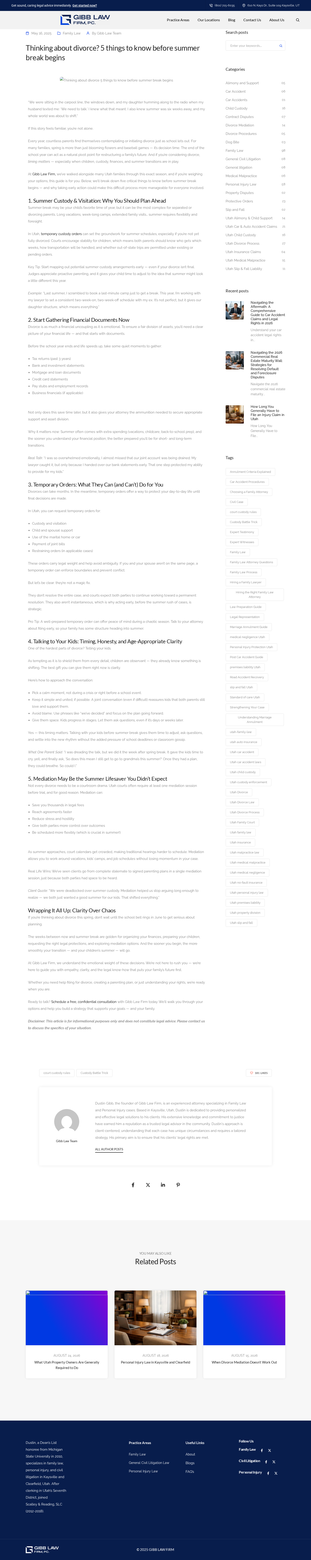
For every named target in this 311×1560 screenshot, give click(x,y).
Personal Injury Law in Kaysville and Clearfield (155, 1362)
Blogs (190, 1463)
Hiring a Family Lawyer (246, 582)
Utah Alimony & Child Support (249, 218)
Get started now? (84, 5)
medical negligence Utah (247, 637)
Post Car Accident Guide (246, 657)
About (190, 1454)
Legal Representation (245, 617)
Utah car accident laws (245, 762)
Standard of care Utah (245, 697)
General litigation (239, 167)
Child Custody (236, 108)
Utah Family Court (242, 822)
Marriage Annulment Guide (249, 627)
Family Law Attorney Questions (251, 562)
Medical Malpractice (241, 176)
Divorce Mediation (240, 125)
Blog (231, 20)
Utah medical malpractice (247, 862)
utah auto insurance (243, 742)
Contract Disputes (240, 117)
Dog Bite (232, 142)
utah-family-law (241, 732)
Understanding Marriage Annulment (255, 720)
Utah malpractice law (244, 852)
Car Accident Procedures (247, 482)
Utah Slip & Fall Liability (244, 269)
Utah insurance (240, 842)
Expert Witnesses (242, 542)
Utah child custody (243, 772)
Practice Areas (178, 20)
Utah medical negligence (247, 872)
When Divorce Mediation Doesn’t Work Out (244, 1362)
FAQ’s (190, 1472)
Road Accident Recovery (247, 677)
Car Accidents (236, 100)
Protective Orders (239, 201)
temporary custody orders (61, 234)
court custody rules (243, 512)
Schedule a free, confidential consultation (84, 1002)
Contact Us (252, 20)
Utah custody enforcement (248, 782)
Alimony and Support (242, 83)
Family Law (72, 33)
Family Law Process (243, 572)
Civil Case (236, 502)
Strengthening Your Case (247, 707)
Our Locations (209, 20)
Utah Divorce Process (242, 243)
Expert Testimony (242, 532)
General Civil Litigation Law (149, 1463)
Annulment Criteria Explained (250, 472)
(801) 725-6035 (225, 5)
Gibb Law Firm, (43, 174)
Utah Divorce (239, 792)
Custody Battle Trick (243, 522)
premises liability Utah (245, 667)
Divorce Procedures (241, 134)
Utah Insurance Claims (243, 252)
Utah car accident (242, 752)
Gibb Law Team (109, 33)
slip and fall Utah (241, 687)
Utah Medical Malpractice (245, 260)
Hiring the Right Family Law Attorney (255, 595)
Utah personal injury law (247, 892)
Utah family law (240, 832)
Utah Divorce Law (242, 802)
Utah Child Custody (241, 235)
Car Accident (236, 91)
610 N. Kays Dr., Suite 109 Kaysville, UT (273, 5)
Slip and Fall (235, 210)
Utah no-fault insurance (246, 882)
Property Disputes (240, 193)
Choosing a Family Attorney (249, 492)
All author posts (109, 1149)
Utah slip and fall (241, 922)
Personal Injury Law (241, 184)
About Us (276, 20)
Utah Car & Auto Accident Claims (251, 227)
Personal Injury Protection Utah (251, 647)
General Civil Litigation (243, 159)
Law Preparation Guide (246, 607)
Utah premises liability (245, 902)
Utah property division (245, 912)
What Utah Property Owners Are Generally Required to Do (66, 1365)
